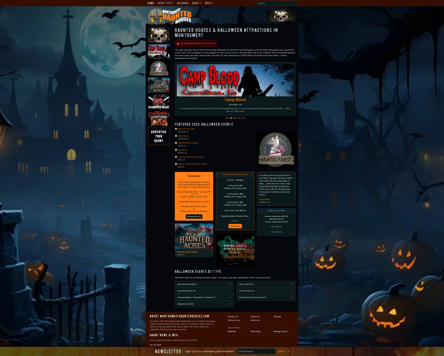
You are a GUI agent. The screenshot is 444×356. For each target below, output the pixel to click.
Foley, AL (235, 252)
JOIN (280, 351)
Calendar (182, 3)
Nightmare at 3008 (235, 99)
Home (151, 3)
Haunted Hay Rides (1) (187, 284)
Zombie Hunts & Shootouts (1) (252, 297)
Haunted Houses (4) (186, 291)
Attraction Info (194, 216)
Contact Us (233, 316)
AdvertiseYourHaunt (159, 136)
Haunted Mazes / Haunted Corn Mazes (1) (196, 297)
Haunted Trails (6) (185, 304)
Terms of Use (234, 320)
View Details (276, 232)
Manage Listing (280, 331)
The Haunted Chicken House (191, 157)
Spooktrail (182, 150)
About (195, 3)
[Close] (289, 351)
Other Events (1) (246, 284)
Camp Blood (183, 136)
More (208, 3)
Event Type (164, 3)
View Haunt (235, 226)
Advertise (232, 331)
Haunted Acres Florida (188, 143)
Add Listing (255, 331)
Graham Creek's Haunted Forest (192, 164)
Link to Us (255, 320)
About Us (255, 316)
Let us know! (155, 345)
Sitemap (277, 316)
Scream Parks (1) (246, 291)
